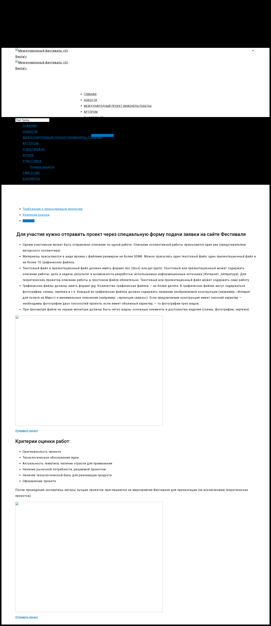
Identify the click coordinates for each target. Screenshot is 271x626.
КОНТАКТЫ (31, 179)
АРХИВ (28, 155)
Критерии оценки (36, 215)
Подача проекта (42, 167)
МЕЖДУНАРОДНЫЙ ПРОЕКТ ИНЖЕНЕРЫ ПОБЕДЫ (62, 137)
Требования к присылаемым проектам (53, 209)
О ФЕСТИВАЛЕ (34, 149)
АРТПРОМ (30, 143)
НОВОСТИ (30, 131)
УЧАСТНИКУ (32, 161)
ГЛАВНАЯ (30, 126)
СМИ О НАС (31, 173)
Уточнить (28, 220)
